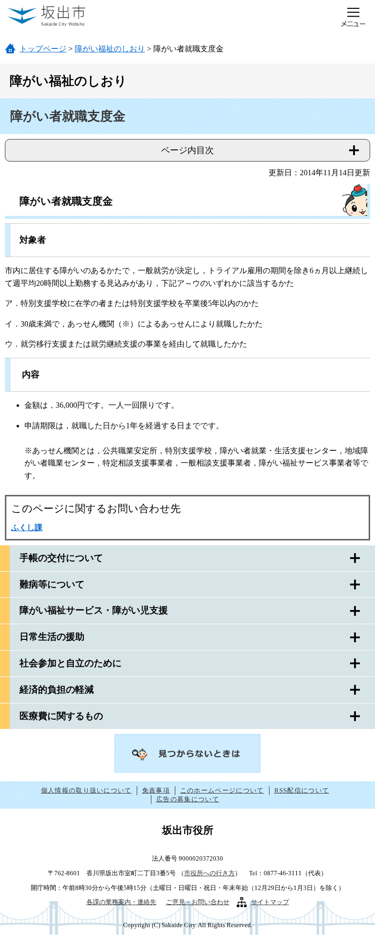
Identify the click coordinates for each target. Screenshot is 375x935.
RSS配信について (302, 790)
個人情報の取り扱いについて (86, 790)
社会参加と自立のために (71, 663)
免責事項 (156, 790)
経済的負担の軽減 (57, 689)
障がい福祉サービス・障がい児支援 (94, 610)
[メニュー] (353, 17)
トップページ (43, 49)
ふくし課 (26, 527)
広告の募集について (187, 799)
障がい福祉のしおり (110, 49)
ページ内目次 (187, 150)
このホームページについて (222, 790)
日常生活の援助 (52, 636)
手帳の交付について (61, 558)
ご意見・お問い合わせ (197, 902)
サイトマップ (270, 902)
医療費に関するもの (61, 716)
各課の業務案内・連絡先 (121, 902)
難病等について (52, 584)
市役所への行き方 (209, 873)
